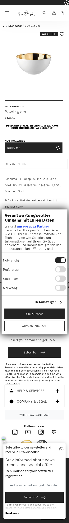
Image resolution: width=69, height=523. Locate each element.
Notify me (13, 148)
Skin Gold (15, 25)
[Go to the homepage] (26, 13)
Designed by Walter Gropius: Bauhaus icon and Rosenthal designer (32, 127)
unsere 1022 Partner (33, 226)
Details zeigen (46, 302)
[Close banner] (66, 2)
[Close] (61, 449)
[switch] (60, 269)
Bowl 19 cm (32, 25)
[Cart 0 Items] (61, 13)
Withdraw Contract (34, 415)
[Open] (43, 13)
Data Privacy (12, 383)
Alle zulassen (34, 314)
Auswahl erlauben (34, 326)
